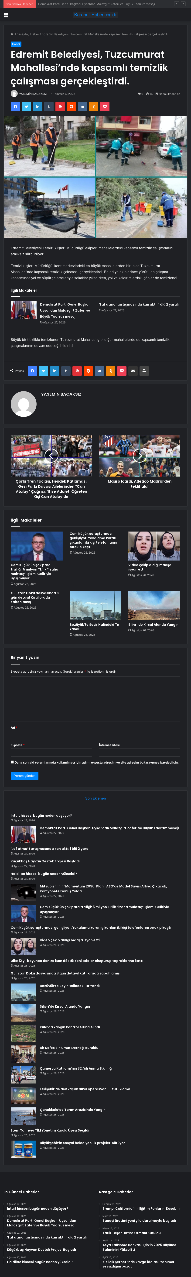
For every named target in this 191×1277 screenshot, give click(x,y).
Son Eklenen (95, 798)
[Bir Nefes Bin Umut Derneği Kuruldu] (23, 1054)
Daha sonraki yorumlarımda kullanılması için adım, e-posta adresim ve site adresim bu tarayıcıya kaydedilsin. (97, 762)
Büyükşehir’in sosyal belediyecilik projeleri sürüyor (82, 1143)
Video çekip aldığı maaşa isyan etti (149, 567)
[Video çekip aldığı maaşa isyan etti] (154, 546)
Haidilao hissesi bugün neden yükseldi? (44, 873)
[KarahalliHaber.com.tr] (95, 15)
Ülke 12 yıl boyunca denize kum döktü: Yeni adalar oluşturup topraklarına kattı (77, 960)
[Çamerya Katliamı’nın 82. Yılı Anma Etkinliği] (23, 1075)
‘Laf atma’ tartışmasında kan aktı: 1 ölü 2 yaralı (71, 4)
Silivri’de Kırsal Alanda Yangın (153, 624)
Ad (14, 727)
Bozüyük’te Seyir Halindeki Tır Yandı (94, 626)
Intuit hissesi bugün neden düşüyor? (41, 815)
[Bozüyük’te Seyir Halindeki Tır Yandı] (96, 605)
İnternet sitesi (109, 745)
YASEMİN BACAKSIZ (33, 94)
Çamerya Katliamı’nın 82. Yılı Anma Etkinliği (76, 1068)
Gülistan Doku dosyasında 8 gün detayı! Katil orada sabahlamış (35, 597)
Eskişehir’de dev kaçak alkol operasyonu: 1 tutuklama (85, 1089)
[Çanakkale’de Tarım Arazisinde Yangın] (23, 1116)
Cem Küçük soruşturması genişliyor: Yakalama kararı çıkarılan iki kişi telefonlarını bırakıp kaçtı (93, 540)
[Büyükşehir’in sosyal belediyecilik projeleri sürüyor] (23, 1149)
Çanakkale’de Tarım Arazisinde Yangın (73, 1109)
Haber (34, 34)
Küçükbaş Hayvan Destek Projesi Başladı (45, 861)
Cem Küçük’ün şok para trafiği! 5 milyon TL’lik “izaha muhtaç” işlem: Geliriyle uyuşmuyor (34, 571)
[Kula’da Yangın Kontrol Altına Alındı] (23, 1033)
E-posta (18, 745)
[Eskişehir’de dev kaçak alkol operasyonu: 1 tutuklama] (23, 1095)
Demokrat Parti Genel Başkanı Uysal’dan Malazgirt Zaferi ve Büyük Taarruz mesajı (66, 310)
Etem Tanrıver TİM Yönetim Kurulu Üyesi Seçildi (50, 1130)
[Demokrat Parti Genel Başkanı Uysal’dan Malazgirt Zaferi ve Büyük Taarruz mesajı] (24, 310)
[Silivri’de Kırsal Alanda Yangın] (154, 605)
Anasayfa (21, 34)
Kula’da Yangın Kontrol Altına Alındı (70, 1027)
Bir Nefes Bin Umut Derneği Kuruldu (69, 1047)
